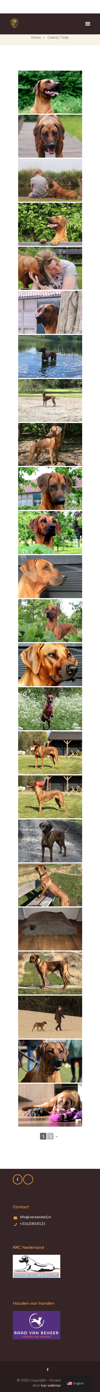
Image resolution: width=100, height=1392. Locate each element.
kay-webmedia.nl (54, 1385)
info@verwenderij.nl (35, 1217)
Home (36, 37)
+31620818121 (32, 1223)
